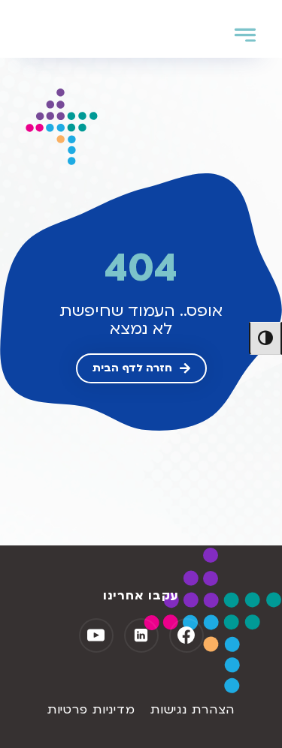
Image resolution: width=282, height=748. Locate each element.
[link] (141, 368)
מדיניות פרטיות (91, 709)
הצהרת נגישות (192, 709)
